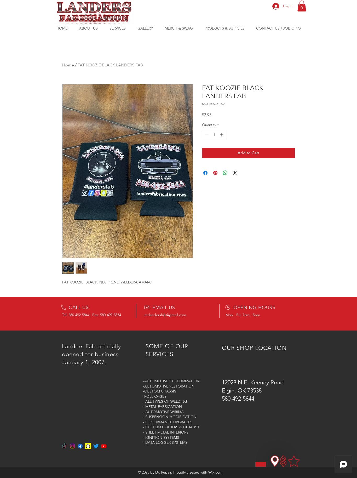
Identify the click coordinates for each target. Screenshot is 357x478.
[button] (301, 6)
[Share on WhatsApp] (225, 173)
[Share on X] (235, 173)
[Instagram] (72, 446)
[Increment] (222, 134)
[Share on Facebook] (205, 173)
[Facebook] (80, 446)
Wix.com (215, 472)
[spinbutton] (214, 134)
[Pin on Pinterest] (215, 173)
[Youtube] (104, 446)
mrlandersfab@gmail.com (165, 314)
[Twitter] (96, 446)
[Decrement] (206, 134)
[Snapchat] (88, 446)
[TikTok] (64, 446)
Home (68, 64)
